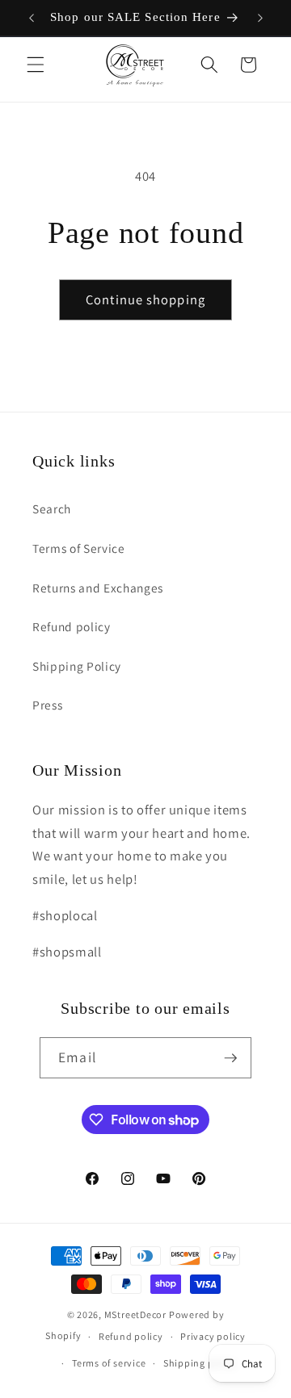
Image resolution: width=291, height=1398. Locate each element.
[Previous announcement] (31, 18)
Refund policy (71, 626)
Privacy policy (213, 1336)
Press (47, 705)
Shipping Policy (76, 666)
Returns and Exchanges (97, 588)
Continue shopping (145, 299)
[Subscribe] (230, 1058)
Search (51, 508)
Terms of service (109, 1363)
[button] (35, 64)
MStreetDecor (135, 1314)
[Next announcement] (260, 18)
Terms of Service (78, 548)
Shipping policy (200, 1363)
